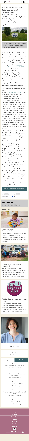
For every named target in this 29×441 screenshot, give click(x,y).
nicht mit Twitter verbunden (3, 196)
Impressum (14, 419)
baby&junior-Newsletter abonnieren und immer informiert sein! (14, 189)
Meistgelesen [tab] (8, 360)
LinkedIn (14, 423)
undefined (14, 194)
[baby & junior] (5, 2)
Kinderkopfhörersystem (16, 92)
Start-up (17, 205)
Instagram (14, 421)
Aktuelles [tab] (21, 360)
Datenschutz (14, 416)
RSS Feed (14, 426)
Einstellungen (14, 196)
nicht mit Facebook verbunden (3, 194)
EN (20, 1)
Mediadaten (14, 414)
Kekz (4, 205)
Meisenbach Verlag (14, 409)
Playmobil (10, 205)
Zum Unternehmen (15, 355)
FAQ (14, 412)
